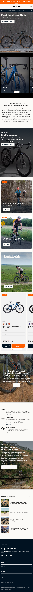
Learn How (16, 385)
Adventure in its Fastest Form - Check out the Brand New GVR (17, 10)
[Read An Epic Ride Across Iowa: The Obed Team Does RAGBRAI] (16, 529)
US (3, 577)
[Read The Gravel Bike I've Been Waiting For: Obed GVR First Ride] (16, 521)
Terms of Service (11, 584)
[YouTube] (11, 555)
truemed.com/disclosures (6, 589)
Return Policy (24, 584)
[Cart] (31, 6)
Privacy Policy (3, 584)
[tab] (14, 91)
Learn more (8, 414)
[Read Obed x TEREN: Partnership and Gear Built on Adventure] (16, 503)
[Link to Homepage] (16, 544)
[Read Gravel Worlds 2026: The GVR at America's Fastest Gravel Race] (16, 512)
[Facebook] (6, 555)
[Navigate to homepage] (16, 6)
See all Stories (28, 496)
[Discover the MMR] (15, 75)
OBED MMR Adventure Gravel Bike (11, 327)
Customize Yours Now (7, 144)
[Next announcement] (31, 10)
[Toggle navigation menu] (2, 6)
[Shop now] (16, 196)
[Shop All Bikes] (16, 272)
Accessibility (17, 584)
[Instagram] (2, 555)
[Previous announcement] (1, 10)
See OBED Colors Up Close (9, 467)
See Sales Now (6, 48)
